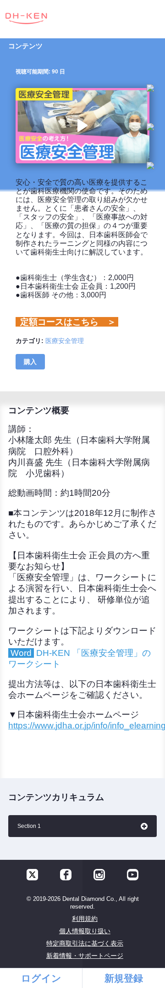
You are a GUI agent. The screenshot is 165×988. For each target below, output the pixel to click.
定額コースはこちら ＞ (67, 322)
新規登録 (123, 978)
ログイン (41, 978)
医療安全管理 (64, 340)
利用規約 (85, 918)
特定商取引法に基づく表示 (84, 943)
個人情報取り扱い (84, 931)
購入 (30, 361)
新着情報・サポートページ (84, 955)
